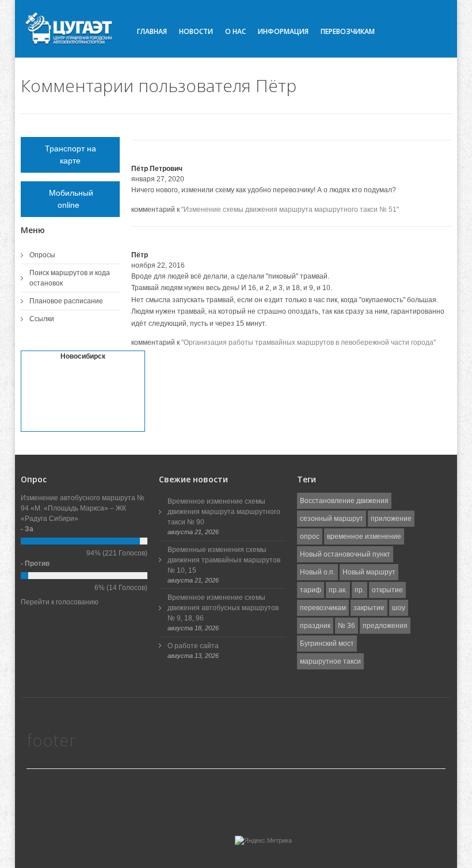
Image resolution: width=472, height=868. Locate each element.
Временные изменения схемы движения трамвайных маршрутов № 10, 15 (224, 560)
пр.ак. (338, 590)
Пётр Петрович (156, 169)
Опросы (42, 255)
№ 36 (346, 626)
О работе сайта (193, 646)
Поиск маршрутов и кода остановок (69, 278)
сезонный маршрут (331, 519)
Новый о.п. (317, 572)
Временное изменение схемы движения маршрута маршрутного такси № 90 (224, 511)
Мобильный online (70, 199)
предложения (385, 626)
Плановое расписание (66, 301)
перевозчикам (323, 608)
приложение (391, 519)
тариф (310, 590)
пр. (359, 590)
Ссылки (41, 319)
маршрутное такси (330, 661)
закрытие (369, 608)
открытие (387, 590)
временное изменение (364, 536)
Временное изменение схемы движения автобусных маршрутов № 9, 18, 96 (223, 607)
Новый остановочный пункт (345, 554)
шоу (398, 608)
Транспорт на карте (70, 154)
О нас (235, 31)
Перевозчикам (348, 31)
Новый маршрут (368, 572)
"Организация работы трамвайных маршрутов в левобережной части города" (308, 342)
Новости (196, 31)
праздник (315, 626)
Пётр (139, 255)
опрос (309, 536)
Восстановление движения (344, 501)
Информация (283, 31)
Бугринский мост (327, 643)
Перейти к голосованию (59, 602)
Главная (152, 31)
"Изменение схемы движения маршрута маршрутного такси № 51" (290, 209)
